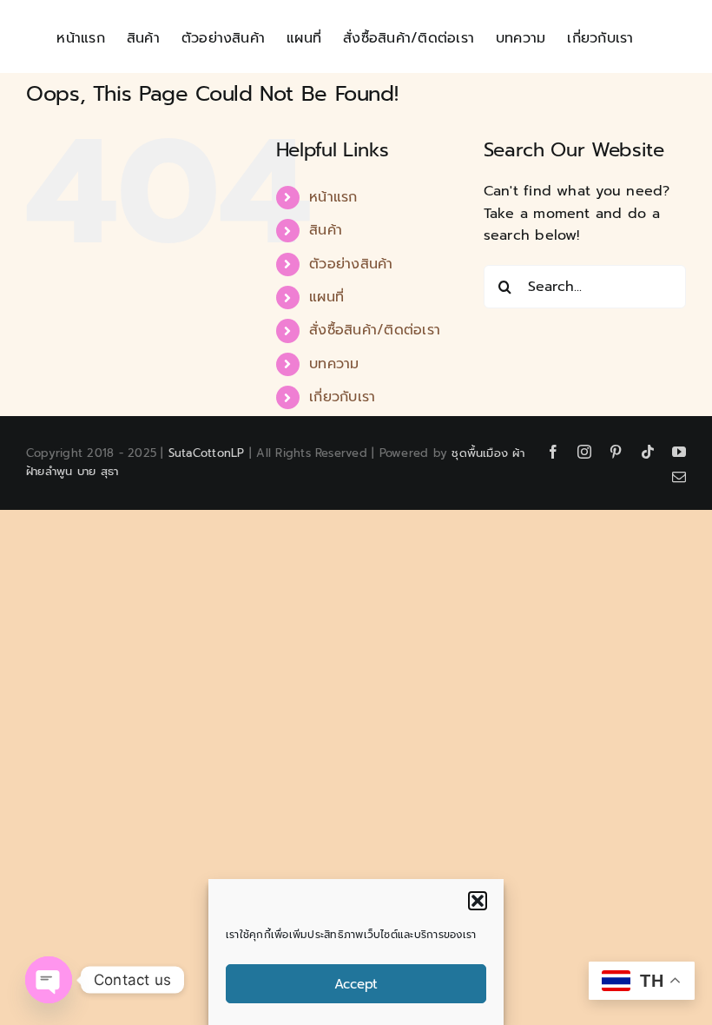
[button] (477, 900)
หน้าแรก (333, 197)
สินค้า (325, 230)
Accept (356, 984)
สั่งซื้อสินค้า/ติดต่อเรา (374, 330)
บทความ (334, 364)
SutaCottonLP (206, 453)
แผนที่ (326, 297)
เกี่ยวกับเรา (342, 397)
